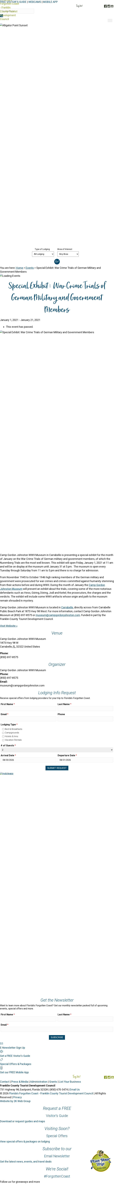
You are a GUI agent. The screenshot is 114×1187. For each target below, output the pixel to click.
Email (4, 714)
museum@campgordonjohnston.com (58, 615)
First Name (8, 704)
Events (30, 267)
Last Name (64, 704)
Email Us (75, 1089)
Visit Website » (8, 625)
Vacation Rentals (13, 740)
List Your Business (70, 1081)
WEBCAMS (34, 1)
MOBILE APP (50, 1)
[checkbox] (3, 729)
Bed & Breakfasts (13, 729)
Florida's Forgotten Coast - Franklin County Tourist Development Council (51, 1093)
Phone (61, 714)
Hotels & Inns (11, 736)
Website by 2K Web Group (15, 1101)
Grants (53, 1081)
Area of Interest (64, 249)
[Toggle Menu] (110, 20)
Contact (4, 1081)
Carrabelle (67, 607)
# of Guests (8, 745)
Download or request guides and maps (22, 1121)
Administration (38, 1081)
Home (19, 267)
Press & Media (19, 1081)
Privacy (17, 1097)
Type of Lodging (42, 249)
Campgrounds (12, 732)
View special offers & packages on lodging (25, 1141)
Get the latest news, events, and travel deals (26, 1161)
